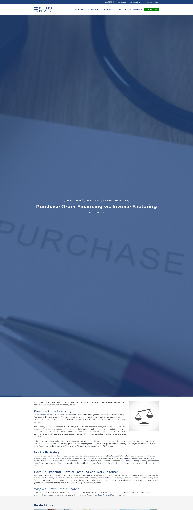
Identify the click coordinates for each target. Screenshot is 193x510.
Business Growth (93, 200)
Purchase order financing (44, 415)
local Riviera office (106, 495)
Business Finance (73, 200)
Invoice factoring (40, 456)
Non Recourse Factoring (116, 200)
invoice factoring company (136, 461)
